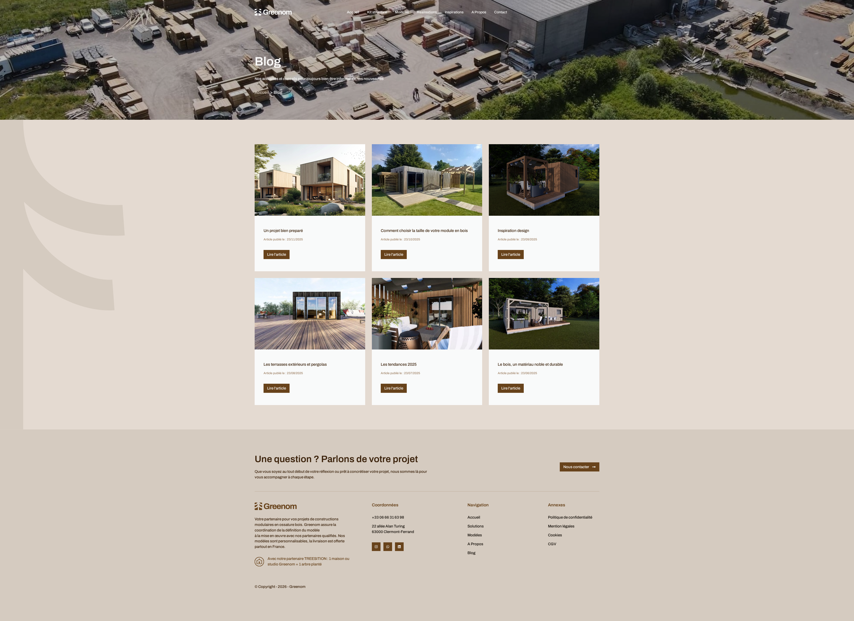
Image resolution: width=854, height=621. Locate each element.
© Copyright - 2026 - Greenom (280, 587)
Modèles (402, 12)
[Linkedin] (399, 546)
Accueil (353, 12)
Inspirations (454, 12)
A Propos (478, 12)
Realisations (427, 12)
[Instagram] (376, 546)
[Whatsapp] (387, 546)
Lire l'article (276, 254)
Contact (500, 12)
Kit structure (377, 12)
